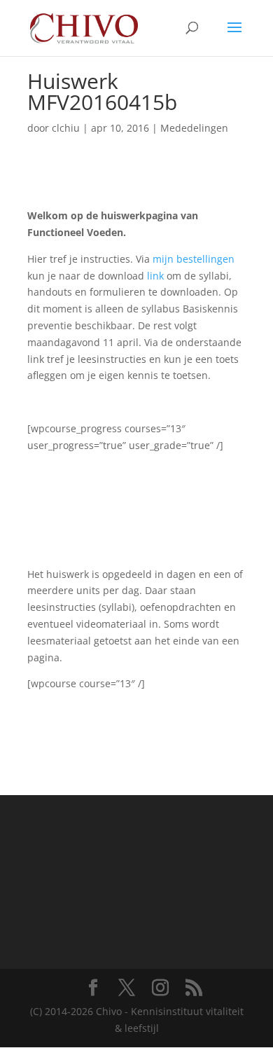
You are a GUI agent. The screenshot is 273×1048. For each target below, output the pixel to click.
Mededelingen (194, 128)
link (155, 275)
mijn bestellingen (193, 259)
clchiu (66, 128)
